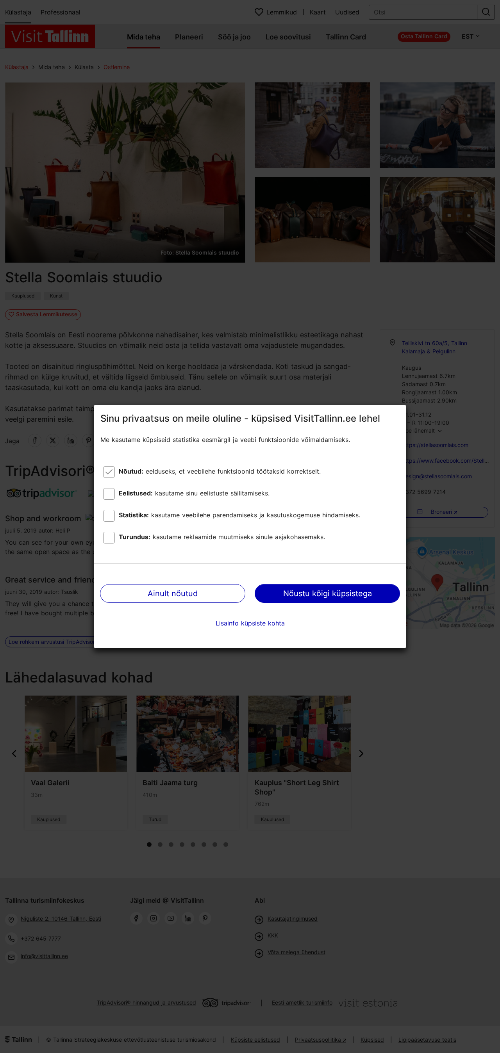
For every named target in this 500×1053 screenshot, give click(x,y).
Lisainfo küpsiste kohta (250, 623)
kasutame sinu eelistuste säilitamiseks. (194, 493)
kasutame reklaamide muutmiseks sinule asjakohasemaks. (222, 537)
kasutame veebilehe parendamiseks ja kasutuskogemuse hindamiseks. (239, 515)
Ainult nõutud (173, 593)
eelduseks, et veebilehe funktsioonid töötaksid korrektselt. (220, 471)
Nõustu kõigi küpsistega (327, 593)
